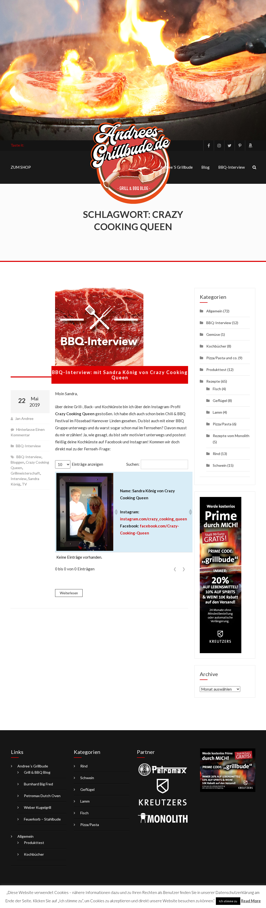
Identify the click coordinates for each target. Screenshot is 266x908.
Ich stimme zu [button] (228, 901)
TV (24, 484)
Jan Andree (24, 418)
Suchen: (132, 464)
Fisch (217, 389)
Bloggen (17, 462)
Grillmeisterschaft (25, 473)
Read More (251, 900)
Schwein (220, 465)
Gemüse (213, 334)
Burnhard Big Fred (38, 784)
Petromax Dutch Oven (42, 795)
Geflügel (220, 400)
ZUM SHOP (21, 167)
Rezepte (213, 381)
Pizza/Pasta (222, 424)
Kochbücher (216, 346)
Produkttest (216, 369)
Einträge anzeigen (87, 464)
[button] (115, 512)
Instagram (219, 145)
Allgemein (214, 311)
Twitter (229, 145)
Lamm (217, 412)
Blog (205, 167)
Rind (216, 453)
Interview (18, 478)
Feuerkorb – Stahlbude (42, 819)
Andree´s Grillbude (176, 167)
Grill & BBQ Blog (37, 772)
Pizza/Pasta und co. (221, 358)
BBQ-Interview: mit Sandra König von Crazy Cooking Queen (120, 374)
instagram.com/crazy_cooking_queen (153, 518)
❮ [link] (175, 568)
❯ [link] (183, 568)
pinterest (240, 145)
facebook (208, 145)
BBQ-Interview (231, 167)
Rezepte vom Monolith (231, 435)
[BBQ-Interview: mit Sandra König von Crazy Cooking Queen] (99, 332)
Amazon (250, 145)
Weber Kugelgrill (37, 807)
